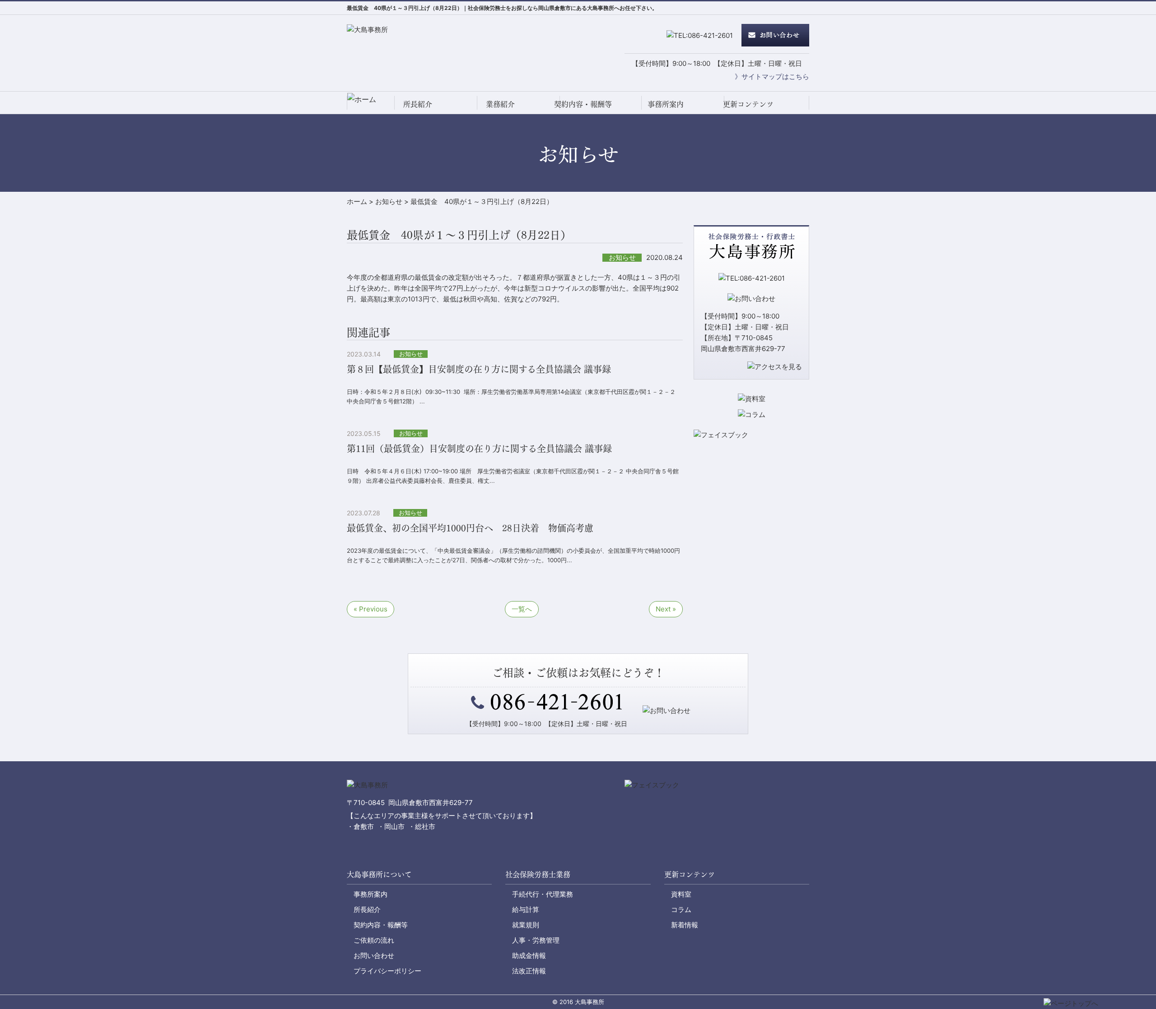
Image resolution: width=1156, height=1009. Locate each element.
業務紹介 (500, 103)
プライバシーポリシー (387, 971)
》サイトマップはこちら (772, 76)
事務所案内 (666, 103)
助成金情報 (529, 955)
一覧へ (522, 609)
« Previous (370, 609)
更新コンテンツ (748, 103)
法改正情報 (529, 971)
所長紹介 (417, 103)
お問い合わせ (374, 955)
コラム (681, 909)
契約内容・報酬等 (583, 103)
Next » (666, 609)
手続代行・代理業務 (542, 894)
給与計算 (525, 909)
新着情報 (684, 925)
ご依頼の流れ (374, 940)
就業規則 (525, 925)
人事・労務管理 (535, 940)
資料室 (681, 894)
